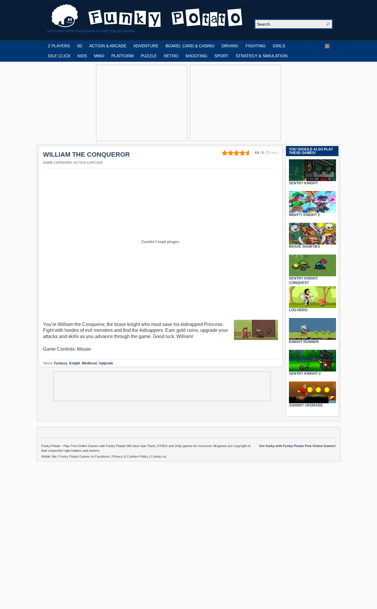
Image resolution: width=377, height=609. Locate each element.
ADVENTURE (145, 46)
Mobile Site (49, 456)
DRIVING (230, 46)
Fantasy (60, 363)
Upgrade (106, 363)
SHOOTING (196, 55)
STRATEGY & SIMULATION (261, 55)
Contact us (158, 456)
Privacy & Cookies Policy (130, 456)
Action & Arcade (88, 162)
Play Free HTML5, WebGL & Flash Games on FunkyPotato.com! (147, 16)
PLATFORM (122, 55)
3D (79, 46)
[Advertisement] (141, 103)
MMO (99, 55)
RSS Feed (327, 46)
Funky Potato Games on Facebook (84, 456)
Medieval (89, 363)
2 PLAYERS (59, 46)
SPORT (221, 55)
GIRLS (279, 46)
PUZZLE (149, 55)
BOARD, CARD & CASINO (190, 46)
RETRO (171, 55)
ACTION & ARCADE (107, 46)
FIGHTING (256, 46)
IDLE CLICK (59, 55)
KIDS (82, 55)
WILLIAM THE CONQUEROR (86, 154)
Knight (74, 363)
